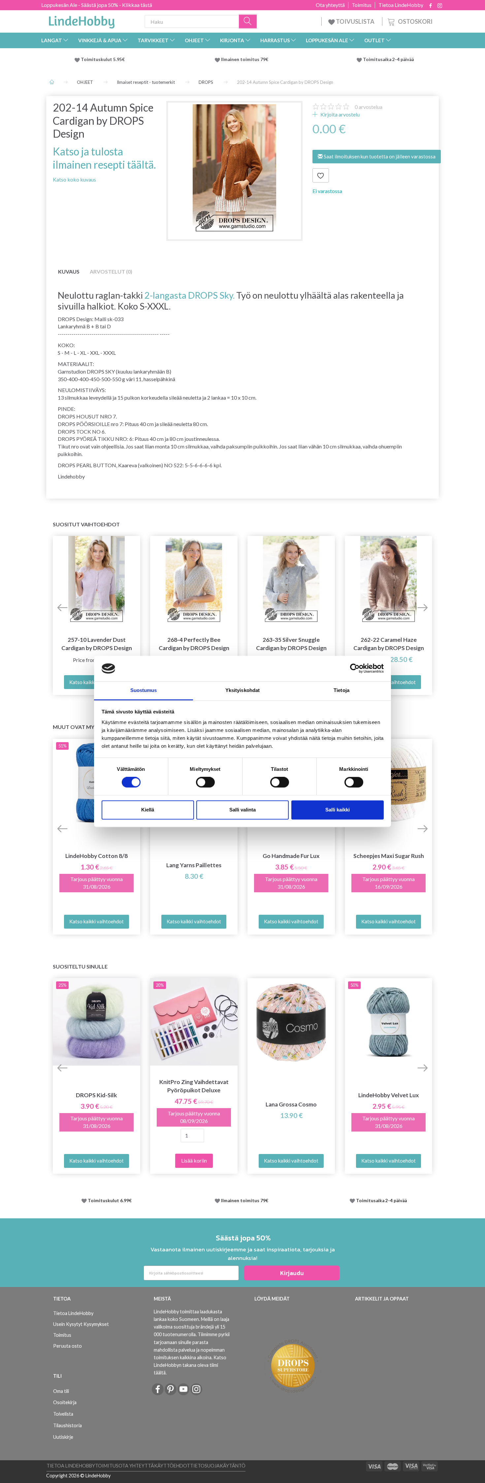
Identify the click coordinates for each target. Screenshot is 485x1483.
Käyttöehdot (172, 1465)
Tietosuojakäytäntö (217, 1465)
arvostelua (368, 107)
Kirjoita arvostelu (339, 114)
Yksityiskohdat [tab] (242, 690)
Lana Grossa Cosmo (291, 1104)
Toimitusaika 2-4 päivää (388, 59)
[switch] (205, 782)
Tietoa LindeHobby (400, 5)
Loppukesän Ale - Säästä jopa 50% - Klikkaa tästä (96, 5)
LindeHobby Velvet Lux (388, 1095)
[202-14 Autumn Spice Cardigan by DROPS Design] (234, 169)
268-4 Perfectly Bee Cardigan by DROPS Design (194, 643)
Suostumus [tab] (143, 690)
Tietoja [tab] (341, 690)
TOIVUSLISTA (355, 21)
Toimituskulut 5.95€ (103, 59)
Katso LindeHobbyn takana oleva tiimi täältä (190, 1365)
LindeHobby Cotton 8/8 (96, 855)
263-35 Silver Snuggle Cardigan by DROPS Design (291, 643)
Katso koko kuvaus (74, 179)
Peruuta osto (67, 1346)
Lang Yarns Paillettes (193, 865)
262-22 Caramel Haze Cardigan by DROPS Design (388, 643)
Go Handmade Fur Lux (291, 855)
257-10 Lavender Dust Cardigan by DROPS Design (96, 643)
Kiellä (147, 809)
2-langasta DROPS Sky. (190, 295)
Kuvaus (69, 271)
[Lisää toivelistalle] (320, 175)
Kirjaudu (292, 1273)
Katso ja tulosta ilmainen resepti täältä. (104, 158)
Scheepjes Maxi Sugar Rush (388, 855)
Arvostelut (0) (111, 271)
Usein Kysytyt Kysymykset (81, 1324)
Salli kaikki (337, 809)
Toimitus (362, 5)
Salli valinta (242, 809)
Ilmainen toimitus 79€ (245, 59)
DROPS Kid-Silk (96, 1095)
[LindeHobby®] (81, 20)
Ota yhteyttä (330, 5)
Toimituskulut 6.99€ (110, 1200)
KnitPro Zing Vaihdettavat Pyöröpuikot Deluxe (194, 1086)
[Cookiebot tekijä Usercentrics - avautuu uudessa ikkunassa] (355, 669)
